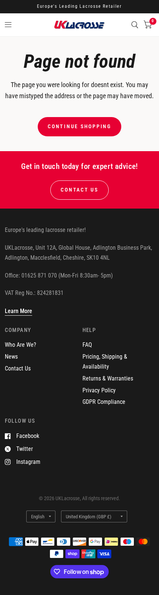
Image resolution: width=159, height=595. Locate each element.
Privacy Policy (99, 390)
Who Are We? (20, 344)
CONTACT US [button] (79, 190)
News (11, 356)
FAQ (87, 344)
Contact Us (18, 368)
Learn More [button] (18, 311)
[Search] (135, 24)
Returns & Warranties (107, 378)
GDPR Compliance (103, 401)
